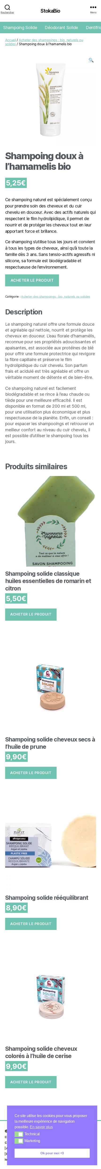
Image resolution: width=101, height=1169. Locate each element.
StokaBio (50, 10)
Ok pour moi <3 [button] (52, 1153)
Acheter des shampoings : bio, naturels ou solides (55, 296)
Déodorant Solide (61, 27)
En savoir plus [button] (41, 1127)
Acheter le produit (32, 280)
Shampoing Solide (20, 27)
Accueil (10, 40)
